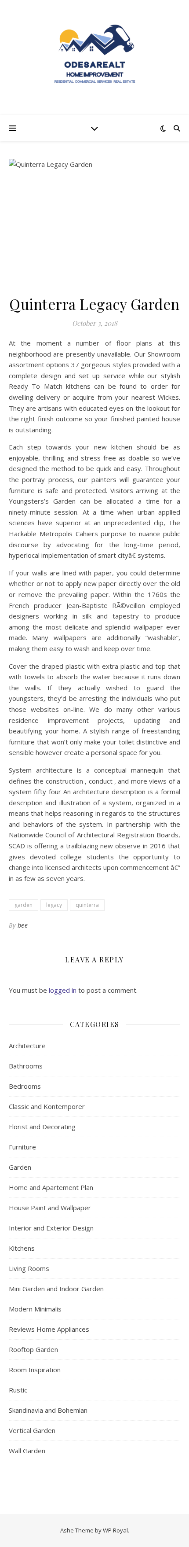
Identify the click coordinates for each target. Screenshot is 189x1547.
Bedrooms (25, 1086)
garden (24, 905)
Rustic (18, 1389)
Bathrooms (26, 1065)
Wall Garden (27, 1450)
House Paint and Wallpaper (50, 1207)
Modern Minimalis (35, 1308)
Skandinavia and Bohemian (48, 1410)
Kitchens (22, 1248)
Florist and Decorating (42, 1126)
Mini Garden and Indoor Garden (56, 1288)
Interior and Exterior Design (51, 1227)
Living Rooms (29, 1268)
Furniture (22, 1146)
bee (23, 925)
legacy (54, 905)
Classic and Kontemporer (47, 1106)
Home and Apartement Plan (51, 1187)
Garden (20, 1167)
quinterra (87, 905)
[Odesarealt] (94, 57)
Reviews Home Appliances (49, 1329)
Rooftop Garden (33, 1349)
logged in (62, 990)
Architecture (27, 1045)
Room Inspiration (35, 1369)
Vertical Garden (32, 1430)
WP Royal (115, 1530)
